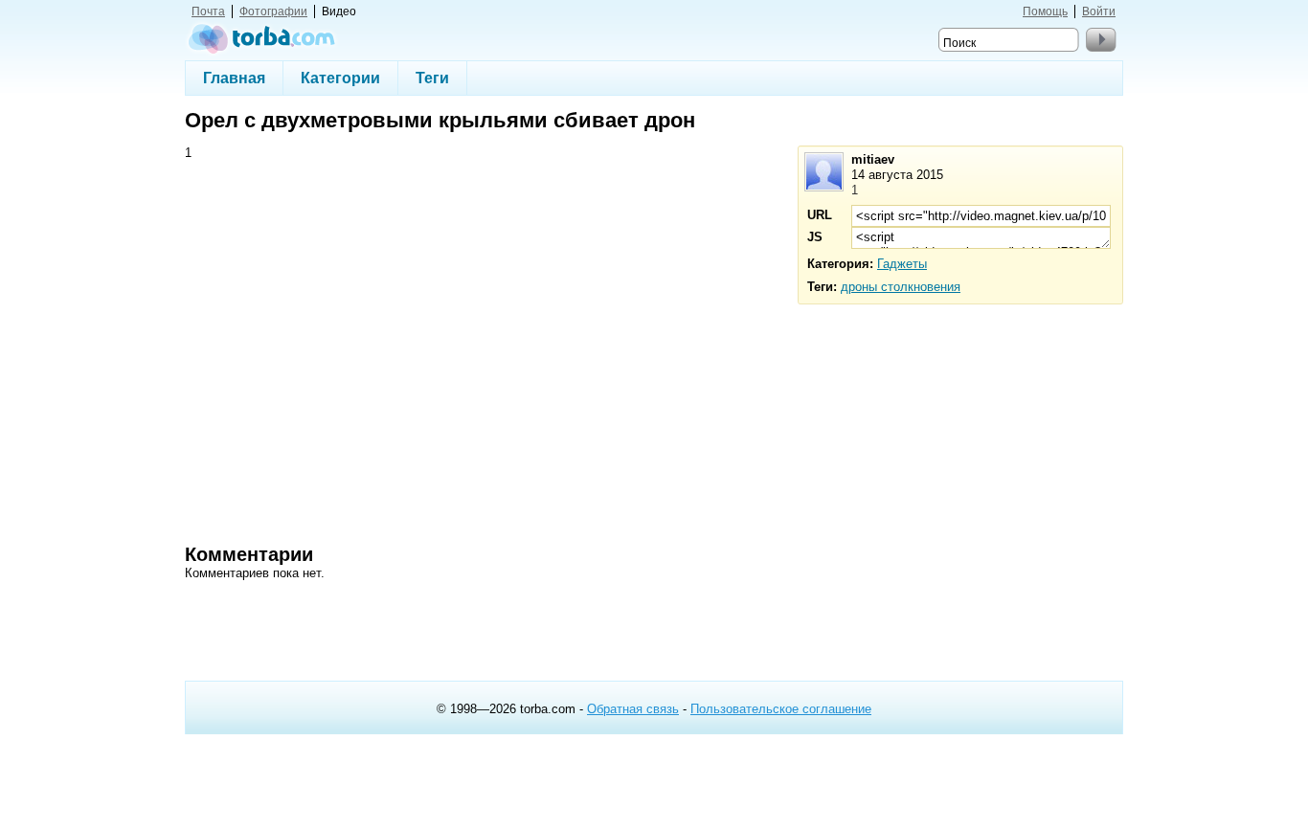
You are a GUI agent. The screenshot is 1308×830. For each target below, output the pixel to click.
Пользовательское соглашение (780, 709)
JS (815, 237)
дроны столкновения (900, 287)
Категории (340, 77)
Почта (208, 11)
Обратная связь (633, 709)
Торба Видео (262, 38)
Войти (1099, 11)
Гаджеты (902, 264)
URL (819, 215)
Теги (432, 77)
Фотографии (273, 11)
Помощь (1045, 11)
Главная (234, 77)
